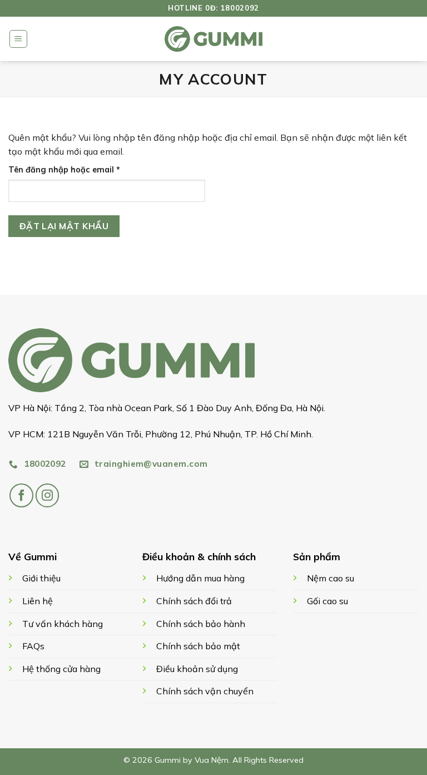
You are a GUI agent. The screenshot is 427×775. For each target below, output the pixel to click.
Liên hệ (37, 600)
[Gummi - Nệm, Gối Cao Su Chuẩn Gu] (213, 39)
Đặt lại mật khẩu (63, 225)
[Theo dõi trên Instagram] (47, 495)
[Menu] (18, 39)
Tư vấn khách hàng (62, 623)
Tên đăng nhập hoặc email (73, 170)
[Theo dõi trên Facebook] (21, 495)
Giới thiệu (41, 578)
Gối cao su (327, 600)
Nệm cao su (330, 578)
